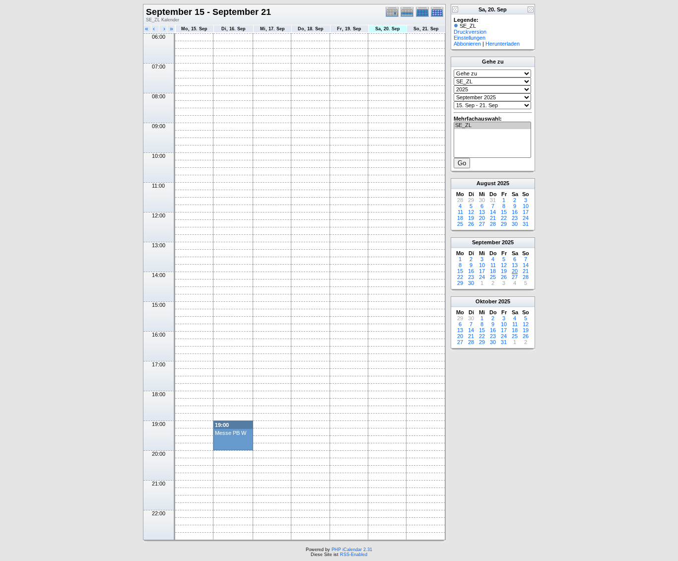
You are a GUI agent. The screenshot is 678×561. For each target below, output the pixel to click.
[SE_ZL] (492, 125)
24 (526, 218)
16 (515, 212)
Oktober (486, 301)
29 (504, 224)
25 (460, 224)
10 (526, 206)
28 (493, 224)
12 (471, 212)
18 (460, 218)
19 (471, 218)
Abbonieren (467, 44)
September (486, 242)
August (486, 183)
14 (493, 212)
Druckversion (470, 32)
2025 (503, 183)
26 (471, 224)
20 (482, 218)
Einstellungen (469, 38)
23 (515, 218)
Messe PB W (230, 433)
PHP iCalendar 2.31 (352, 549)
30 (515, 224)
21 (493, 218)
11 (460, 212)
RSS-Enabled (353, 554)
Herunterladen (502, 44)
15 (504, 212)
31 (526, 224)
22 (504, 218)
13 (482, 212)
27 (482, 224)
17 (526, 212)
